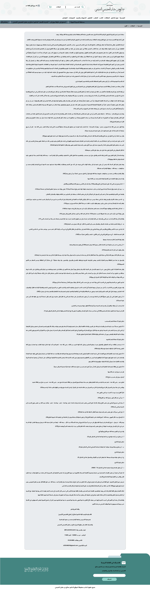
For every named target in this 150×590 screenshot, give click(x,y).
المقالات (107, 17)
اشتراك (109, 579)
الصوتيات (72, 17)
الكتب (101, 17)
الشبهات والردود (81, 17)
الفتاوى (90, 17)
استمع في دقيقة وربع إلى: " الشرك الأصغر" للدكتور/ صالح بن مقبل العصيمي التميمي (59, 22)
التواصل (65, 17)
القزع (126, 26)
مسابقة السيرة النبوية (98, 22)
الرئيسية (122, 17)
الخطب (96, 17)
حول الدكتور (114, 17)
